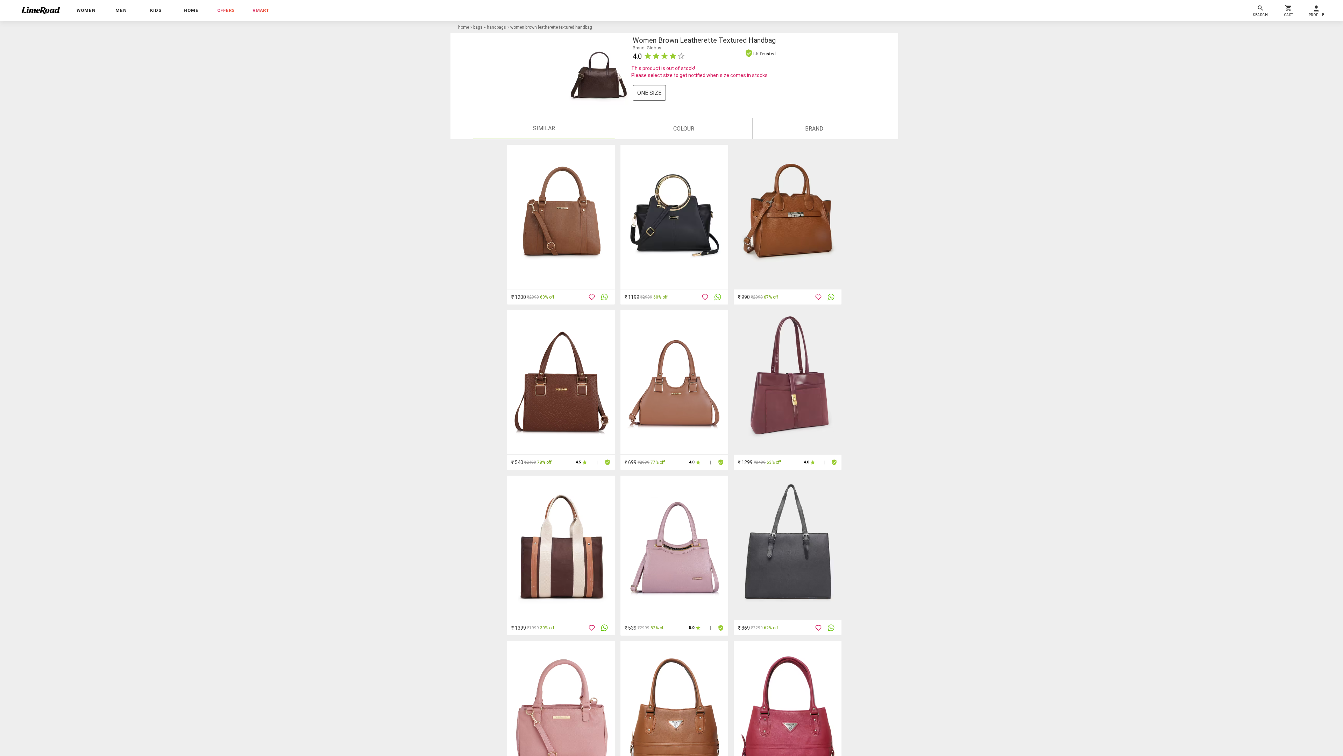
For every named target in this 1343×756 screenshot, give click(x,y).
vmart (261, 10)
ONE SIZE (649, 93)
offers (226, 10)
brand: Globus (647, 47)
